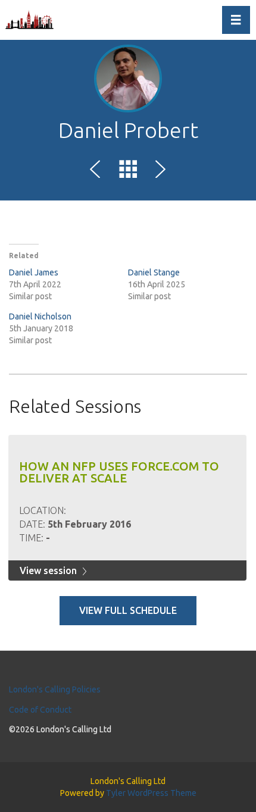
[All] (128, 171)
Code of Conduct (40, 709)
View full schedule (128, 610)
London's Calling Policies (55, 689)
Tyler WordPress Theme (151, 793)
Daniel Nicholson (40, 316)
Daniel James (33, 272)
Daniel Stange (154, 272)
